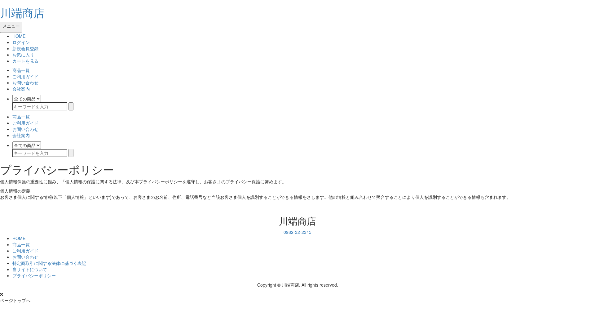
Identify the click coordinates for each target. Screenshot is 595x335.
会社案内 (21, 89)
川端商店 (22, 12)
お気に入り (23, 54)
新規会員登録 (25, 48)
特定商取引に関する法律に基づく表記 (49, 263)
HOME (18, 36)
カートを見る (25, 61)
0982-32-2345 (297, 232)
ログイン (21, 42)
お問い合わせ (25, 82)
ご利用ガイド (25, 76)
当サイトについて (29, 269)
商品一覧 (21, 70)
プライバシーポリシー (34, 275)
